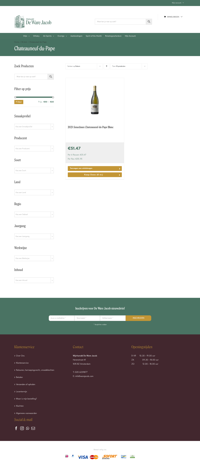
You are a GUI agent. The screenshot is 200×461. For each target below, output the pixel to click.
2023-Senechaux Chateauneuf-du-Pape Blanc (90, 127)
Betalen (19, 377)
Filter (19, 102)
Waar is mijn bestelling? (26, 399)
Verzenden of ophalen (25, 384)
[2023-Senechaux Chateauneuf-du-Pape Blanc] (95, 100)
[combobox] (34, 126)
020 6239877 (81, 372)
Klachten (20, 406)
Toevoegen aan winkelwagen (81, 168)
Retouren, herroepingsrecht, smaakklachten (35, 370)
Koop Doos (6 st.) (93, 174)
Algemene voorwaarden (26, 413)
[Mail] (33, 428)
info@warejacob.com (84, 376)
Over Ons (20, 356)
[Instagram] (22, 428)
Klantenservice (22, 363)
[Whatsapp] (27, 428)
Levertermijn (21, 392)
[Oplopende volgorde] (106, 66)
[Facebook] (16, 428)
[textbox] (34, 127)
